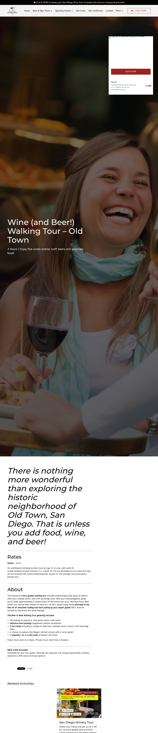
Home (27, 11)
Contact (109, 11)
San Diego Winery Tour (76, 722)
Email (30, 668)
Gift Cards (80, 11)
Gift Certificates (95, 11)
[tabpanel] (131, 51)
